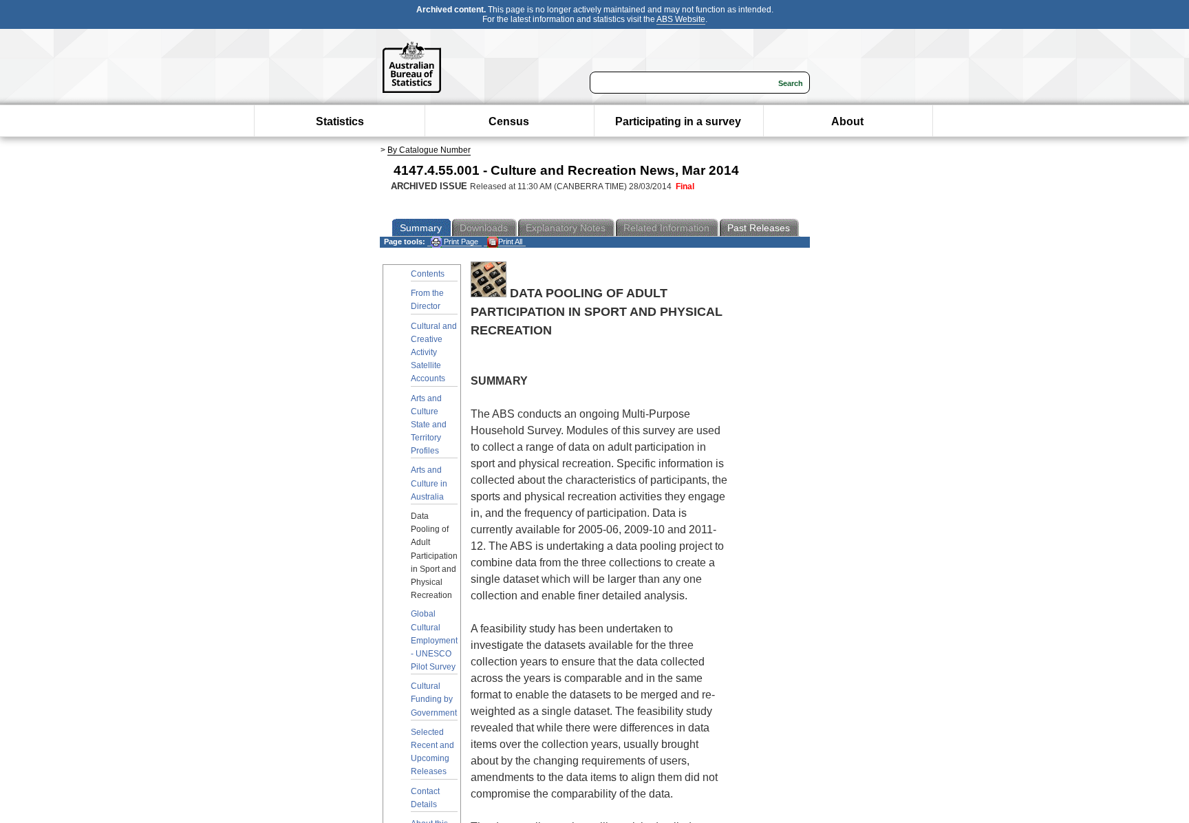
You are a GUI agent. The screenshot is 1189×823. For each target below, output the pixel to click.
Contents (427, 274)
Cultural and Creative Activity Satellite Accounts (434, 352)
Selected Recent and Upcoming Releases (432, 752)
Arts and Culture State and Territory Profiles (429, 425)
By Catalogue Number (429, 150)
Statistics (340, 121)
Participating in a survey (678, 121)
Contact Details (425, 798)
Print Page (460, 241)
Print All (510, 241)
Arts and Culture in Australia (429, 483)
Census (509, 121)
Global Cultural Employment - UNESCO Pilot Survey (434, 640)
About (847, 121)
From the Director (427, 299)
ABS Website (680, 19)
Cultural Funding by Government (434, 699)
